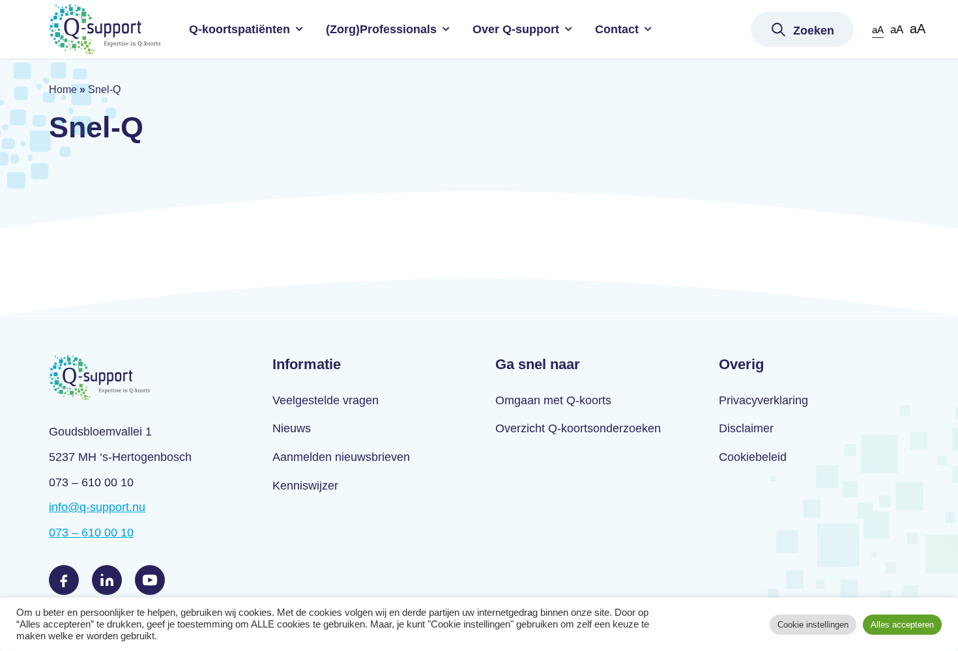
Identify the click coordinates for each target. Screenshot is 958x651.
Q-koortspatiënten (239, 29)
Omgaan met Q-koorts (553, 400)
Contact (617, 29)
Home (63, 89)
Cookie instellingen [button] (813, 625)
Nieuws (291, 428)
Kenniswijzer (305, 485)
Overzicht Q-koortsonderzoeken (578, 428)
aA (878, 29)
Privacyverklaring (763, 400)
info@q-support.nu (97, 507)
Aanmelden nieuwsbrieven (341, 457)
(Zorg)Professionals (381, 29)
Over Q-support (515, 29)
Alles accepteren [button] (902, 625)
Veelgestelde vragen (325, 400)
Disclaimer (746, 428)
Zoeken (813, 30)
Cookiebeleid (753, 457)
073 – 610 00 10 (91, 532)
